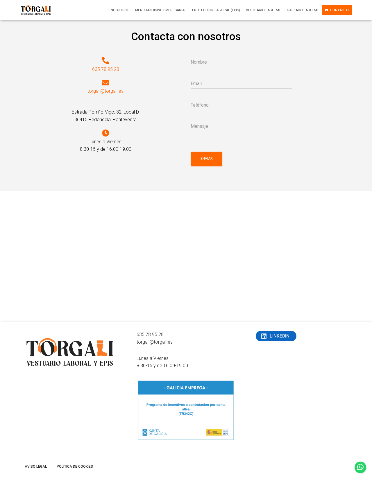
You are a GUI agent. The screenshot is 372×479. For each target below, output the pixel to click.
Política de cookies (75, 466)
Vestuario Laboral (263, 10)
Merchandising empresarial (160, 10)
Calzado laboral (303, 10)
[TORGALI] (36, 10)
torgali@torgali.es (105, 91)
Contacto (339, 10)
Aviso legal (36, 466)
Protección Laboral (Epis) (216, 10)
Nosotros (120, 10)
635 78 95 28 (105, 69)
